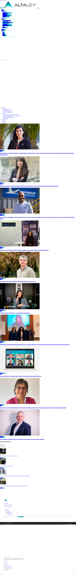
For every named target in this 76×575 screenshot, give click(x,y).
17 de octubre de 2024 (2, 373)
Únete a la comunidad (7, 556)
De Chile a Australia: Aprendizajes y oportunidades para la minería (15, 313)
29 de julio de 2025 (2, 214)
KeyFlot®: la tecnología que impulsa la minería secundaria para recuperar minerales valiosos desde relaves (24, 250)
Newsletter (7, 509)
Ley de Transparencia (9, 512)
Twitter (5, 508)
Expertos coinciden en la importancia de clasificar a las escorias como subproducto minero (20, 376)
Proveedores (1, 248)
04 (2, 444)
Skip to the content (3, 0)
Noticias (1, 374)
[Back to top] (1, 525)
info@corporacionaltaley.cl (8, 504)
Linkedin (7, 508)
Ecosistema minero (2, 215)
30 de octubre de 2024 (2, 341)
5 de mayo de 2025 (2, 247)
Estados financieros (10, 514)
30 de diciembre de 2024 (3, 278)
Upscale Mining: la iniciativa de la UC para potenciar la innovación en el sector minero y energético (22, 439)
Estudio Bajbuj (70, 524)
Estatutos (8, 513)
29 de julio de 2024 (2, 404)
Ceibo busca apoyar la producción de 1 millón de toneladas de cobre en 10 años (18, 281)
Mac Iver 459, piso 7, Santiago (8, 506)
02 (1, 444)
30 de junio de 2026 (2, 150)
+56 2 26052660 (6, 503)
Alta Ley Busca (8, 510)
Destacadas (1, 151)
